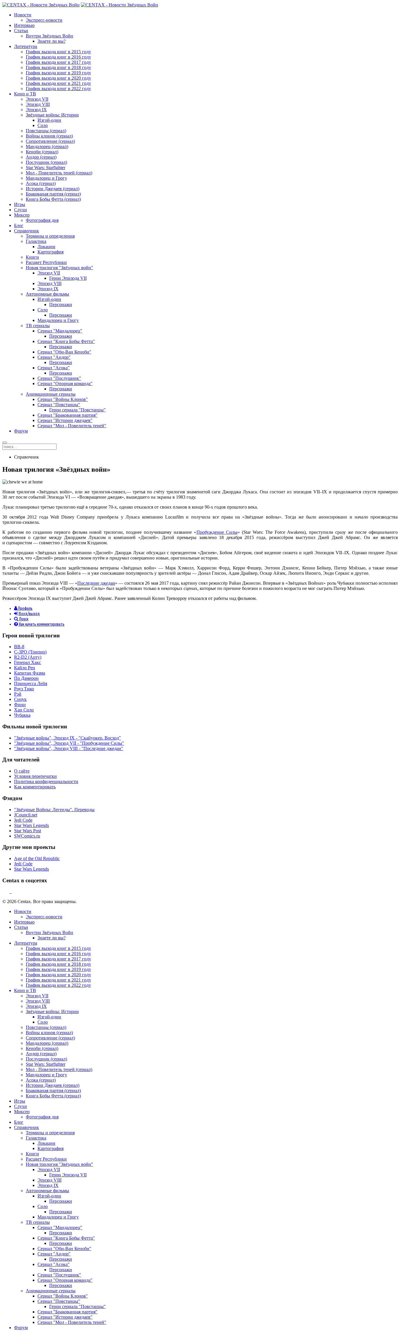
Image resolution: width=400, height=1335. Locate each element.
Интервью (24, 25)
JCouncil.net (25, 814)
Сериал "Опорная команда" (65, 383)
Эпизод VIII (38, 104)
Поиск (23, 619)
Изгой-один (49, 120)
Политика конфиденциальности (46, 781)
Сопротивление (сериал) (50, 141)
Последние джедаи (96, 583)
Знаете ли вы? (51, 41)
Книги (32, 257)
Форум (21, 430)
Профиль (25, 608)
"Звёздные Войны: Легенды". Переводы (54, 809)
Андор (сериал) (41, 157)
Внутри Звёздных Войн (49, 35)
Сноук (20, 699)
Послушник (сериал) (46, 162)
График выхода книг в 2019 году (58, 72)
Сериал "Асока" (53, 367)
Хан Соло (24, 709)
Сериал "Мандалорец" (59, 330)
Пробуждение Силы (216, 532)
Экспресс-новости (44, 20)
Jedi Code (23, 820)
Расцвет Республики (46, 262)
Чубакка (22, 715)
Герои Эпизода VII (68, 278)
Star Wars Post (27, 830)
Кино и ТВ (25, 93)
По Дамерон (26, 678)
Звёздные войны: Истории (52, 114)
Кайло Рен (24, 667)
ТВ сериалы (38, 325)
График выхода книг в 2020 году (58, 77)
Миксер (22, 214)
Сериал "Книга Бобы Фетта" (66, 341)
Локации (46, 246)
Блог (18, 225)
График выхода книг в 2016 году (58, 56)
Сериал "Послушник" (59, 378)
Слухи (20, 209)
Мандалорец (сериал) (47, 146)
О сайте (22, 770)
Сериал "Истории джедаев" (65, 420)
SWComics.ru (27, 835)
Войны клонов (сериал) (49, 135)
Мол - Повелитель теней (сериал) (59, 172)
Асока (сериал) (41, 183)
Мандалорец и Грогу (46, 178)
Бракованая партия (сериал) (53, 193)
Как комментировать (35, 786)
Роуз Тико (24, 688)
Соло (42, 125)
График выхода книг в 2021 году (58, 83)
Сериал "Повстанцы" (58, 404)
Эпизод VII (37, 99)
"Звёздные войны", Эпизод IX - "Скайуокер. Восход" (67, 737)
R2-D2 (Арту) (27, 657)
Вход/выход (29, 614)
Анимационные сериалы (51, 394)
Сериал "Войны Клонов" (62, 399)
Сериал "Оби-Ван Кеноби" (64, 351)
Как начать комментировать (41, 624)
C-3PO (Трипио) (30, 651)
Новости (22, 14)
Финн (20, 704)
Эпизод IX (36, 109)
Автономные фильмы (47, 293)
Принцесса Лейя (30, 683)
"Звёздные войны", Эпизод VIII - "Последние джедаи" (68, 748)
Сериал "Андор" (54, 357)
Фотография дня (42, 220)
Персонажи (60, 304)
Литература (25, 46)
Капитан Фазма (29, 672)
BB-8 (19, 646)
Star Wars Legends (31, 825)
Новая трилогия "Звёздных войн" (59, 267)
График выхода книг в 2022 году (58, 88)
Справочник (26, 230)
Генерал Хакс (27, 662)
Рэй (17, 693)
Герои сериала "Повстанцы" (77, 409)
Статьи (21, 30)
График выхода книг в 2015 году (58, 51)
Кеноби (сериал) (42, 151)
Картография (50, 251)
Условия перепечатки (35, 776)
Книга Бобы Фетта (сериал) (53, 199)
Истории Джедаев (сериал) (52, 188)
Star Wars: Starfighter (45, 167)
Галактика (36, 241)
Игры (19, 204)
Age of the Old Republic (37, 858)
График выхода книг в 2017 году (58, 62)
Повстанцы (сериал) (46, 130)
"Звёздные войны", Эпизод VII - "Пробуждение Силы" (69, 743)
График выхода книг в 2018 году (58, 67)
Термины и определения (50, 236)
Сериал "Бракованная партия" (67, 415)
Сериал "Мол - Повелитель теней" (71, 425)
